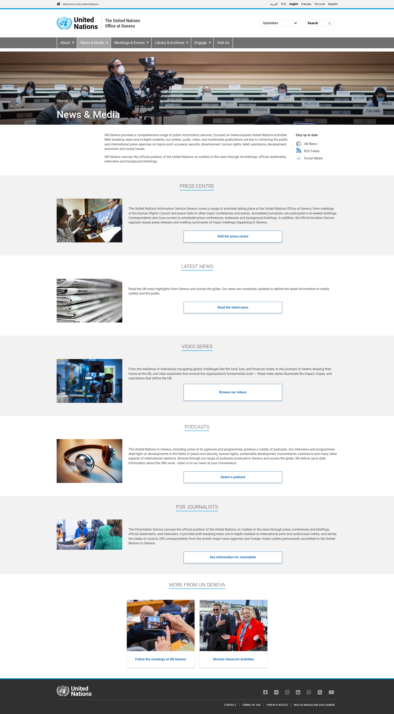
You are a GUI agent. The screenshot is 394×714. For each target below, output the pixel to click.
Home (62, 100)
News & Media (92, 43)
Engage (201, 43)
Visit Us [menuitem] (223, 43)
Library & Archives (169, 43)
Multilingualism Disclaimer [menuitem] (314, 704)
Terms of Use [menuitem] (251, 704)
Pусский (320, 4)
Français (306, 4)
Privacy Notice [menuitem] (277, 704)
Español (332, 4)
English (294, 4)
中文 (283, 4)
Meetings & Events (129, 43)
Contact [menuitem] (230, 704)
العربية (274, 4)
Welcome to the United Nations (81, 4)
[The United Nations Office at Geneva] (64, 23)
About (65, 43)
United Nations (86, 23)
